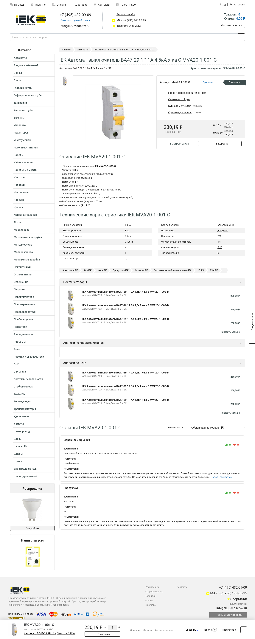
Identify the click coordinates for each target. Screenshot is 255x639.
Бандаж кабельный (26, 65)
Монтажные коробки (27, 259)
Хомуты (19, 423)
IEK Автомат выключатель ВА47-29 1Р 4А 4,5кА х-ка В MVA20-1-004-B (125, 318)
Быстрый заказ (179, 143)
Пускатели (20, 326)
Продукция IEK (121, 270)
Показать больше (230, 332)
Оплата (61, 4)
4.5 (219, 242)
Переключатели (24, 296)
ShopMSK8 (238, 599)
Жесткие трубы (23, 110)
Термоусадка (22, 401)
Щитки (18, 461)
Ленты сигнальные (26, 214)
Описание (135, 630)
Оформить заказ (231, 25)
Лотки (17, 222)
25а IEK (214, 270)
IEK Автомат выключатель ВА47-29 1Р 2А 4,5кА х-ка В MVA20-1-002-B (125, 291)
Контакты (104, 4)
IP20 (219, 247)
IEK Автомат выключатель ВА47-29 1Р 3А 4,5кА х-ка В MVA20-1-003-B (125, 305)
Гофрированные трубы (28, 95)
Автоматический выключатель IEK (173, 270)
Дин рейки (20, 102)
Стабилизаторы (23, 386)
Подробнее (32, 528)
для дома (222, 230)
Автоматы (20, 57)
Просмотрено (229, 630)
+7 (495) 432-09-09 (75, 15)
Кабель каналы (23, 162)
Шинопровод (22, 431)
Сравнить (191, 630)
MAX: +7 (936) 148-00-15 (131, 20)
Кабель (18, 154)
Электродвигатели (25, 468)
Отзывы (147, 630)
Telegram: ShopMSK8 (128, 25)
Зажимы (19, 117)
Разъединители (23, 334)
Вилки (17, 80)
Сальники (20, 371)
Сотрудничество (154, 591)
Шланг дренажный (25, 476)
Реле (17, 349)
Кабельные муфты (25, 169)
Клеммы (19, 177)
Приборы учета (23, 319)
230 (219, 236)
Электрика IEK (70, 270)
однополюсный (225, 225)
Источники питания (26, 147)
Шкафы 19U (21, 446)
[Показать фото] (65, 81)
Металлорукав (23, 244)
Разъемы (20, 341)
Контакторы (21, 192)
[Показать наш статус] (32, 556)
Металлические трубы (28, 237)
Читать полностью (222, 477)
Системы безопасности (28, 379)
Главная (66, 49)
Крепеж (19, 207)
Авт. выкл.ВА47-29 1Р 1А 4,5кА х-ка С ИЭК (49, 633)
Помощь (19, 4)
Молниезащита (23, 252)
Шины (17, 438)
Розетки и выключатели (29, 356)
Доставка (81, 4)
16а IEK (88, 270)
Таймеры (19, 394)
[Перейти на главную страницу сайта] (31, 20)
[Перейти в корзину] (220, 17)
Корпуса (19, 199)
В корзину (222, 143)
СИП (16, 364)
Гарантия (40, 4)
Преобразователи (25, 311)
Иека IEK (102, 270)
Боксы (18, 72)
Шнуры (18, 453)
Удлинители (21, 416)
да (126, 258)
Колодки (19, 184)
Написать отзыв (175, 427)
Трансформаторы (25, 408)
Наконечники (22, 267)
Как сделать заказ (164, 630)
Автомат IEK (141, 270)
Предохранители (24, 304)
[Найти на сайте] (241, 37)
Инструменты (22, 140)
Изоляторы (21, 132)
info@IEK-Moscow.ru (231, 608)
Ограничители (23, 274)
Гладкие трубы (23, 87)
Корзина (208, 630)
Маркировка (21, 229)
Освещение (21, 281)
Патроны (19, 289)
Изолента (20, 125)
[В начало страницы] (243, 629)
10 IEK (201, 270)
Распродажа (152, 587)
